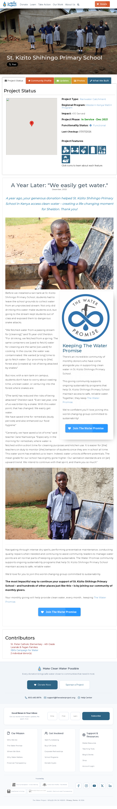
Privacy (69, 800)
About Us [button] (70, 4)
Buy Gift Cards (50, 746)
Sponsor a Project (75, 684)
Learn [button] (33, 4)
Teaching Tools (88, 749)
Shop (84, 760)
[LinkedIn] (110, 786)
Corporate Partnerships (54, 751)
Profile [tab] (41, 80)
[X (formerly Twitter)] (102, 786)
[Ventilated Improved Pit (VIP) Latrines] (93, 150)
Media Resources (89, 743)
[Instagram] (86, 786)
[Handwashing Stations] (84, 150)
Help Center (86, 697)
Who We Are (12, 740)
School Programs (51, 757)
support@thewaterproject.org (61, 697)
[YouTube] (94, 786)
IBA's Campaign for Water (24, 650)
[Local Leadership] (66, 150)
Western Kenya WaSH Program (87, 106)
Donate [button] (24, 4)
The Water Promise (14, 746)
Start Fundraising (52, 740)
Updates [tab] (64, 80)
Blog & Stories (87, 755)
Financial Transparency (16, 763)
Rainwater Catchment (93, 99)
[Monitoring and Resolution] (66, 159)
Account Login (88, 766)
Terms (75, 800)
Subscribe (96, 716)
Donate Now (44, 684)
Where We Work (13, 751)
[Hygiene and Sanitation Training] (102, 150)
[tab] (14, 80)
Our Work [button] (58, 4)
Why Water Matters (15, 757)
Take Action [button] (44, 4)
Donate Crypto (50, 763)
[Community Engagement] (75, 150)
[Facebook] (78, 786)
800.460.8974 (34, 697)
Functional (99, 125)
